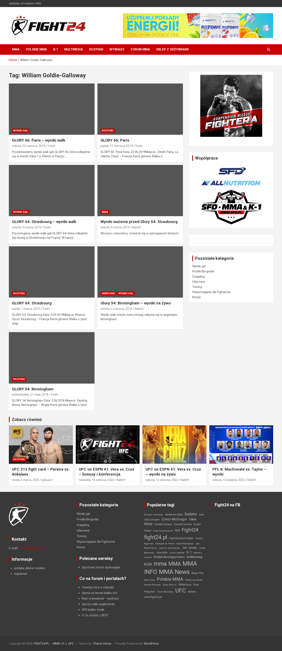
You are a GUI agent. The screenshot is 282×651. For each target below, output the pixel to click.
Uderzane (108, 293)
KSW (148, 564)
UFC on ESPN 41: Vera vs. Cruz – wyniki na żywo (173, 472)
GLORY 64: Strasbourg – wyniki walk (44, 221)
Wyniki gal (20, 130)
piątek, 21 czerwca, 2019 (117, 146)
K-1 (55, 49)
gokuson (47, 480)
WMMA (192, 591)
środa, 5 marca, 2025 (25, 480)
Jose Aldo (161, 552)
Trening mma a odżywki (98, 587)
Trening (197, 287)
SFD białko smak (93, 610)
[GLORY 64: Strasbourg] (52, 272)
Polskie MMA (36, 49)
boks (201, 514)
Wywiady (116, 49)
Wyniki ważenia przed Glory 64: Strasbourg (139, 221)
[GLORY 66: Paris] (140, 109)
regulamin (20, 574)
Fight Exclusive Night (181, 538)
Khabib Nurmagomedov (169, 557)
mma (160, 563)
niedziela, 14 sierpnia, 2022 (96, 480)
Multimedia (73, 49)
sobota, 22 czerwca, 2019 (28, 146)
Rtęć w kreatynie (93, 598)
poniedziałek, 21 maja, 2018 (30, 394)
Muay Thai (197, 573)
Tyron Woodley (165, 591)
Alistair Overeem (153, 514)
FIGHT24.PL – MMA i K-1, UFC (53, 643)
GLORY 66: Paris (115, 140)
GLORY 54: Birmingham (32, 389)
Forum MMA (140, 49)
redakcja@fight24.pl (32, 548)
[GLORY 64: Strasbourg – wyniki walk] (52, 190)
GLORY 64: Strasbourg (32, 303)
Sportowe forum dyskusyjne (101, 567)
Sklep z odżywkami (172, 49)
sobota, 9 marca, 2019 (26, 227)
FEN (177, 530)
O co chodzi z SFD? (95, 615)
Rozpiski (96, 49)
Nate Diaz (149, 579)
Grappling (198, 276)
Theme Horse (102, 643)
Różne (196, 297)
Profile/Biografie (203, 271)
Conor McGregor (174, 519)
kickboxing (194, 557)
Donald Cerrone (183, 524)
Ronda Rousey (152, 584)
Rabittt (136, 227)
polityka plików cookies (29, 568)
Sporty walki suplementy (98, 604)
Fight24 (190, 530)
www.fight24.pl (153, 597)
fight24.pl (155, 537)
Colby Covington (152, 519)
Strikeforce (185, 584)
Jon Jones (189, 548)
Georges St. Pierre (164, 543)
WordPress (151, 643)
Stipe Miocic (170, 584)
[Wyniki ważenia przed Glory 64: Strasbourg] (140, 190)
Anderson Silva (174, 514)
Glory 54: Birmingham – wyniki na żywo (136, 303)
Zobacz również (27, 419)
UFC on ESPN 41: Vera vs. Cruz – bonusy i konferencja (106, 472)
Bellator (191, 514)
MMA (16, 49)
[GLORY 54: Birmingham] (52, 358)
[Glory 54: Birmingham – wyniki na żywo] (140, 272)
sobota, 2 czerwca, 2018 (116, 308)
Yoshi (51, 146)
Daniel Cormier (163, 524)
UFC (180, 590)
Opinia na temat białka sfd (99, 593)
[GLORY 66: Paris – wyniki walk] (52, 109)
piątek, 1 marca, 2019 (26, 308)
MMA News (174, 571)
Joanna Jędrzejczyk (169, 548)
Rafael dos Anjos (193, 580)
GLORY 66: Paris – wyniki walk (38, 140)
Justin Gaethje (177, 552)
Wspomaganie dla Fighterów (211, 292)
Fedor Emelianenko (163, 530)
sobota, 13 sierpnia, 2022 (162, 480)
